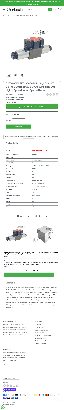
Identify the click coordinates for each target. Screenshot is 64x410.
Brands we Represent (41, 330)
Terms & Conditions (40, 343)
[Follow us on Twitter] (7, 385)
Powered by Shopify (8, 404)
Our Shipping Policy (40, 338)
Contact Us (38, 324)
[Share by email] (57, 94)
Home (4, 16)
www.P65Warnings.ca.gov (28, 137)
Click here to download (38, 163)
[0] (59, 9)
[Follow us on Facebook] (4, 385)
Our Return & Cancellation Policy (44, 335)
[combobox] (37, 9)
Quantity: (8, 120)
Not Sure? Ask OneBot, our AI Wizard (33, 107)
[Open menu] (4, 9)
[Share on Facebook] (47, 94)
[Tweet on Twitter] (54, 94)
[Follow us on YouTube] (14, 385)
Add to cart (18, 126)
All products (11, 16)
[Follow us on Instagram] (11, 385)
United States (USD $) (9, 378)
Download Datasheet (39, 151)
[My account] (56, 9)
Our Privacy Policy (40, 332)
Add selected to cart (29, 275)
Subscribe (9, 370)
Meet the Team (39, 327)
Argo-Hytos (9, 94)
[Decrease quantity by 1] (14, 120)
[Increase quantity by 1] (23, 120)
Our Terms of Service (41, 341)
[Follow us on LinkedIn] (17, 385)
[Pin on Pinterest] (50, 94)
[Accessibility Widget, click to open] (3, 407)
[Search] (50, 9)
